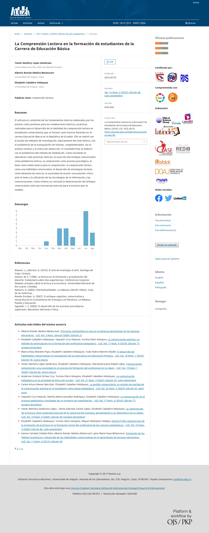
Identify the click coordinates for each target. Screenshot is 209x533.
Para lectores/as (163, 220)
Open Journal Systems (167, 258)
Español (159, 282)
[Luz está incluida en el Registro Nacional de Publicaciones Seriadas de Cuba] (184, 81)
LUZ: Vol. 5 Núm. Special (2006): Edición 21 (59, 335)
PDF (111, 61)
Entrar (196, 2)
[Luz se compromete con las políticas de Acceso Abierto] (173, 101)
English (159, 277)
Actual (14, 23)
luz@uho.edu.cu (182, 479)
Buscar (192, 23)
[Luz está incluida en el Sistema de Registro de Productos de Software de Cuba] (172, 81)
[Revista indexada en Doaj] (169, 175)
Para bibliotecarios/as (165, 230)
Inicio (17, 33)
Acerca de (55, 23)
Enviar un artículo (167, 244)
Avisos (41, 23)
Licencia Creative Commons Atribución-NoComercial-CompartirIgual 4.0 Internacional (117, 488)
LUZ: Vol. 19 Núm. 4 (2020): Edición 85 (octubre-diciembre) (53, 416)
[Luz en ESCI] (163, 123)
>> (22, 448)
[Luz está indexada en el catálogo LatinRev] (188, 123)
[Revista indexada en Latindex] (168, 136)
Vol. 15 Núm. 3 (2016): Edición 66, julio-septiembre (60, 33)
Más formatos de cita (117, 141)
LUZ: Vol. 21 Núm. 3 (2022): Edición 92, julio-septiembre (105, 380)
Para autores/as (163, 225)
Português (160, 287)
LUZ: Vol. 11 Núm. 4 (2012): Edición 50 (42, 441)
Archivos (27, 23)
